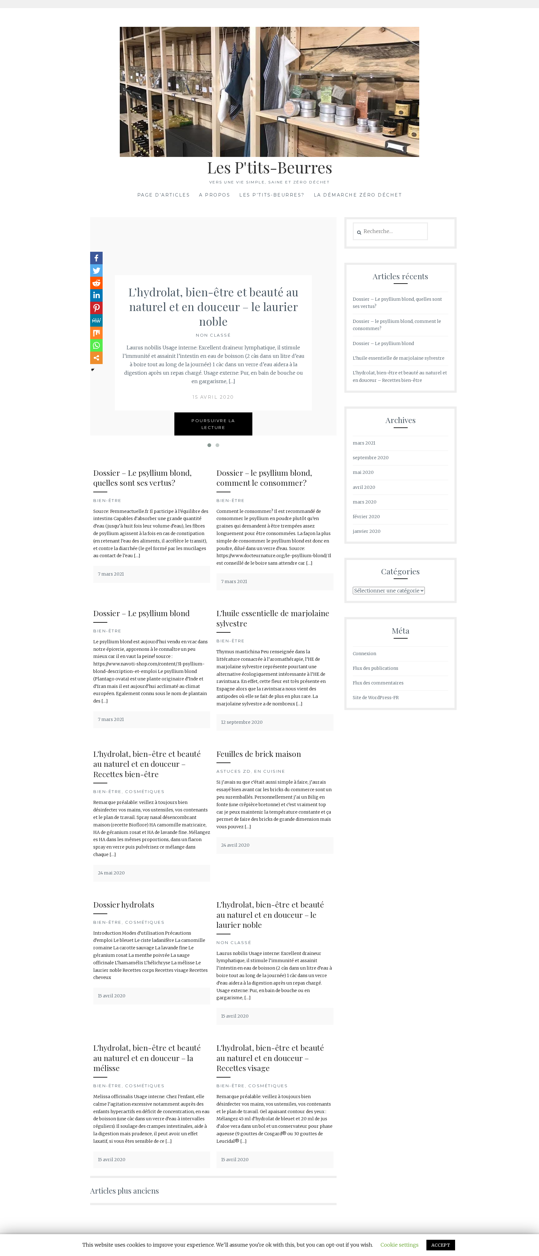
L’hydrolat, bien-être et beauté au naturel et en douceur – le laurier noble (214, 306)
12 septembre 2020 (242, 722)
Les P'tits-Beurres (269, 167)
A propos (214, 195)
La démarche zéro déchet (358, 195)
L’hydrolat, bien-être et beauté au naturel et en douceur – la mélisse (147, 1057)
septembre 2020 (371, 457)
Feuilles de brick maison (258, 753)
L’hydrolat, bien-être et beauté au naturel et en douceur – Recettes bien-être (147, 763)
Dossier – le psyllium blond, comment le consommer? (264, 477)
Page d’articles (163, 195)
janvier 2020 (367, 531)
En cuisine (269, 771)
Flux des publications (375, 668)
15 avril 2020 (213, 397)
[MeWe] (96, 320)
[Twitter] (96, 270)
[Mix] (96, 333)
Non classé (213, 335)
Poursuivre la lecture (213, 424)
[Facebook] (96, 258)
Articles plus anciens (124, 1190)
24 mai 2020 (111, 873)
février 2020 (366, 516)
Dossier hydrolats (123, 904)
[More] (96, 358)
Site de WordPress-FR (376, 697)
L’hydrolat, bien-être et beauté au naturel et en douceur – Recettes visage (270, 1057)
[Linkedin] (96, 295)
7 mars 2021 (111, 574)
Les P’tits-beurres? (272, 195)
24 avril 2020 (235, 845)
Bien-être (107, 500)
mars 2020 (364, 502)
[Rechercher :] (390, 231)
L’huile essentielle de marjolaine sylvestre (272, 618)
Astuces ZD (233, 771)
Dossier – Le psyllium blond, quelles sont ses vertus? (142, 477)
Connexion (364, 653)
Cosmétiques (145, 791)
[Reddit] (96, 283)
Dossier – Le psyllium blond (141, 613)
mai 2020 (363, 472)
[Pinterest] (96, 308)
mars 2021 (364, 443)
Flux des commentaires (378, 683)
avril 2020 (364, 487)
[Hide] (92, 369)
